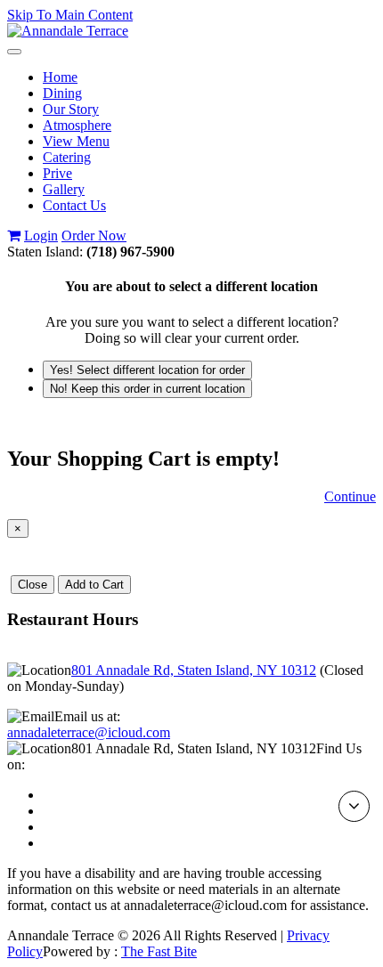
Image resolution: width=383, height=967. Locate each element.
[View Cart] (13, 235)
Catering (67, 157)
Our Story (71, 109)
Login (41, 235)
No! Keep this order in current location (147, 388)
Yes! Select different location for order (147, 370)
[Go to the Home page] (67, 30)
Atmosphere (77, 125)
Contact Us (74, 205)
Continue (350, 496)
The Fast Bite (159, 951)
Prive (57, 173)
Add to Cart (94, 584)
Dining (62, 93)
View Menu (76, 141)
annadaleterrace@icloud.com (88, 732)
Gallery (64, 189)
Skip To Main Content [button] (70, 14)
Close (32, 584)
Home (60, 77)
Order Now (93, 235)
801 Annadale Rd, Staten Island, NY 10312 (193, 670)
